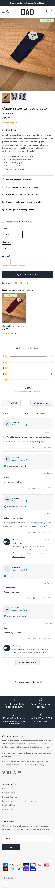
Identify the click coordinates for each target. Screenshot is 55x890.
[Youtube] (19, 772)
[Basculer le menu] (3, 12)
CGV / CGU (7, 809)
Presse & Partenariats (11, 797)
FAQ (4, 788)
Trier (26, 413)
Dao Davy (11, 878)
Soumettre (11, 847)
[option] (27, 54)
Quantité (6, 256)
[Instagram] (14, 772)
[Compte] (46, 12)
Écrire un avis (44, 403)
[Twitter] (4, 772)
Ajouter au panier (27, 274)
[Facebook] (9, 772)
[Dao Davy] (27, 11)
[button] (27, 356)
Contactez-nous (8, 792)
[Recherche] (9, 12)
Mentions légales (9, 805)
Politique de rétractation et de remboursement (21, 801)
